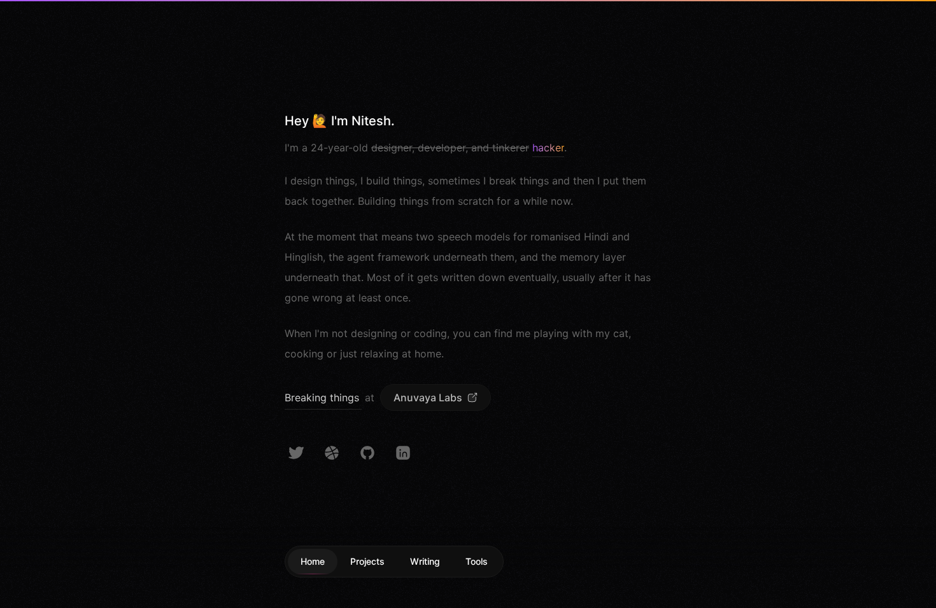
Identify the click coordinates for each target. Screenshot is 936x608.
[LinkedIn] (403, 452)
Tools (476, 561)
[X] (296, 452)
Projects (367, 561)
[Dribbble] (331, 452)
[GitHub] (367, 452)
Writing (425, 561)
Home (313, 561)
